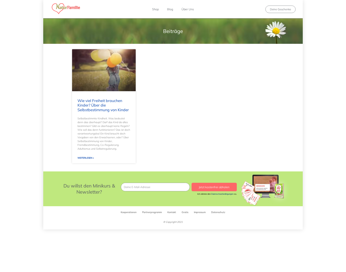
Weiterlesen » (85, 157)
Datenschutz (218, 212)
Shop (155, 9)
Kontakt (171, 212)
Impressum (200, 212)
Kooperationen (129, 212)
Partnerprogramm (152, 212)
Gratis (185, 212)
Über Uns (187, 9)
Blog (170, 9)
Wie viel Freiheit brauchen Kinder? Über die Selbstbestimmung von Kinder (103, 105)
